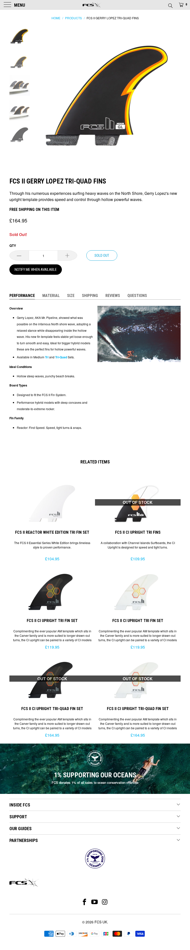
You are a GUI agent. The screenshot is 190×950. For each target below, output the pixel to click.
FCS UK (101, 921)
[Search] (170, 4)
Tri (46, 357)
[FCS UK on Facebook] (84, 901)
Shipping (90, 295)
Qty (12, 245)
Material (51, 295)
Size (70, 295)
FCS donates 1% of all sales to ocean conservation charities (95, 782)
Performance (22, 295)
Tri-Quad (60, 357)
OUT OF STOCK (138, 502)
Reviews (112, 295)
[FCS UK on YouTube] (94, 901)
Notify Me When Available (36, 269)
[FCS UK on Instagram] (105, 901)
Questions (137, 295)
